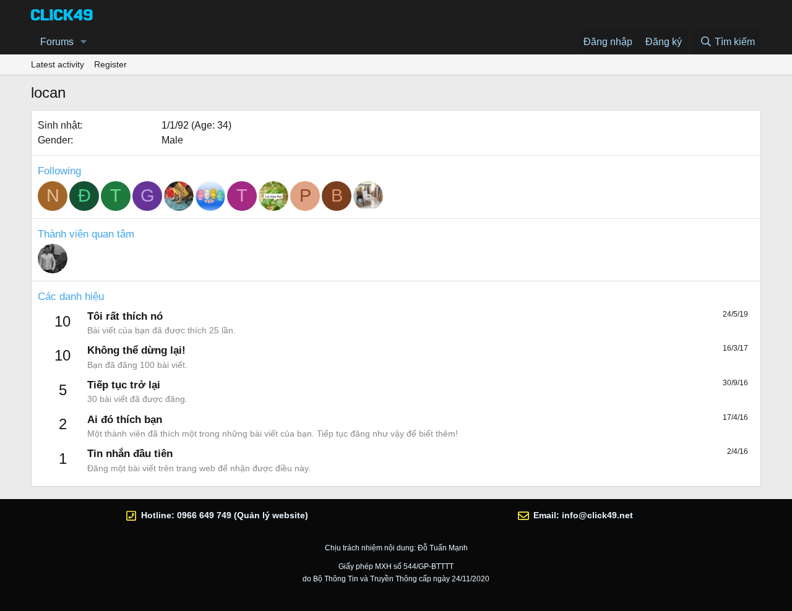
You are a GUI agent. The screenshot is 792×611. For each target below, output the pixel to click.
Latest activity (57, 64)
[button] (84, 42)
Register (110, 64)
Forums (57, 41)
